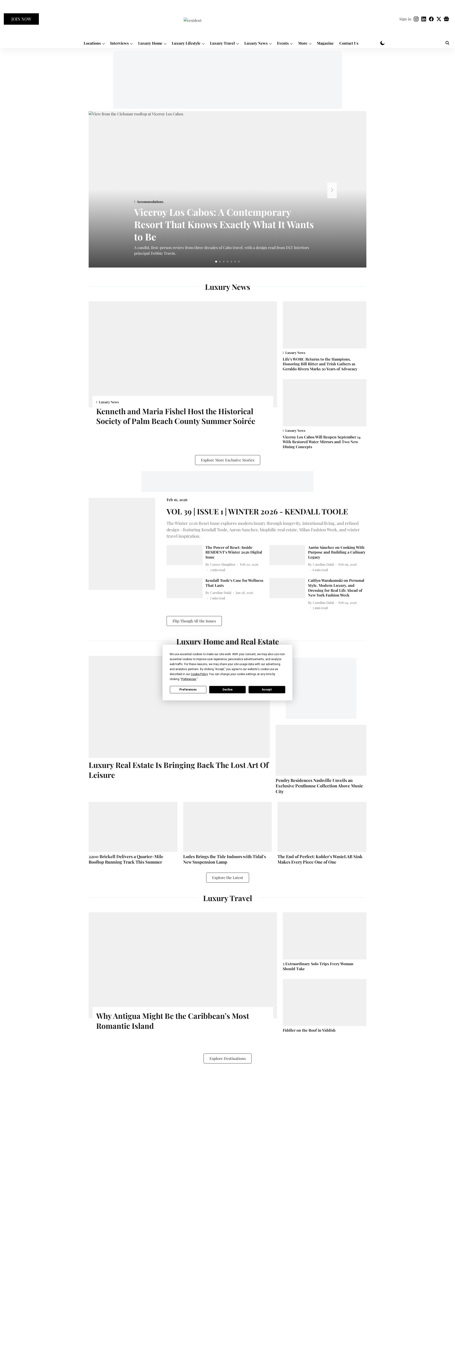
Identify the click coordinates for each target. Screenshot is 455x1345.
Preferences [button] (188, 679)
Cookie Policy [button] (199, 674)
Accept (267, 689)
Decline (227, 689)
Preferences (188, 689)
